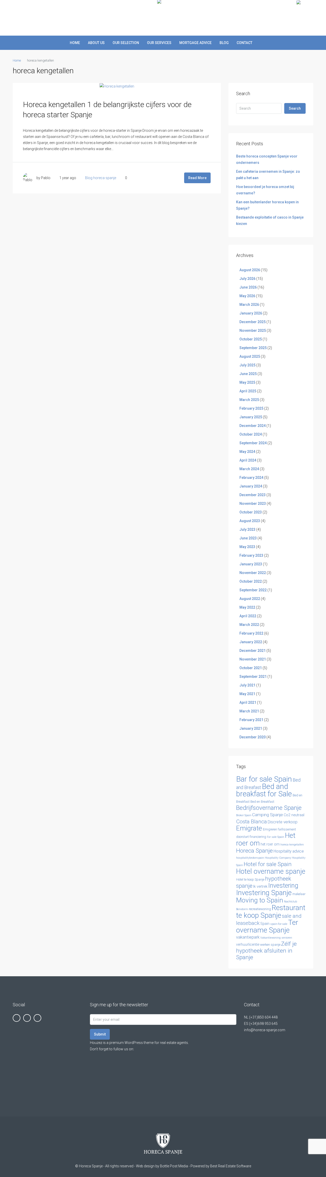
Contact (244, 43)
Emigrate (249, 828)
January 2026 (250, 313)
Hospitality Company (278, 857)
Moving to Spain (259, 900)
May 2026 (247, 296)
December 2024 (252, 426)
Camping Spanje (267, 814)
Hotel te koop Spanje (250, 879)
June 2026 (248, 287)
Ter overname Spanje (267, 926)
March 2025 (249, 400)
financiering (258, 837)
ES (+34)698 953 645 (261, 1024)
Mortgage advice (195, 43)
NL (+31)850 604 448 (261, 1017)
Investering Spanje (264, 893)
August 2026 (249, 270)
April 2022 (247, 616)
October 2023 (250, 512)
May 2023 (247, 547)
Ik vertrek (260, 886)
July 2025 (247, 365)
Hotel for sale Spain (268, 864)
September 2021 (253, 676)
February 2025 (251, 408)
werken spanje (270, 944)
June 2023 (248, 538)
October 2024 (250, 434)
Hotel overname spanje (270, 871)
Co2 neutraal (294, 815)
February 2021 (251, 720)
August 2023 (249, 521)
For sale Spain (275, 837)
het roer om (270, 844)
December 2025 (252, 322)
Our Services (159, 43)
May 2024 (247, 452)
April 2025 (247, 391)
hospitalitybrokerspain (250, 857)
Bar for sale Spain (264, 779)
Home (75, 43)
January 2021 (250, 728)
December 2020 (252, 737)
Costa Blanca (251, 821)
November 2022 (252, 573)
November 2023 (252, 503)
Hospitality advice (289, 851)
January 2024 (250, 486)
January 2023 (250, 564)
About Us (96, 43)
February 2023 (251, 555)
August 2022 (249, 599)
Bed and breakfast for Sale (264, 790)
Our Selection (126, 43)
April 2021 (247, 702)
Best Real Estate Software (230, 1166)
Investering (283, 885)
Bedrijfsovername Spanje (269, 807)
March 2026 (249, 305)
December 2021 (252, 651)
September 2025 (253, 348)
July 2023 (247, 529)
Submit (100, 1034)
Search (295, 108)
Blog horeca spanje (100, 178)
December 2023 (252, 495)
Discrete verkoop (282, 822)
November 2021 (252, 659)
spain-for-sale (278, 924)
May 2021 (247, 694)
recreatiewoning (260, 909)
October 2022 (250, 581)
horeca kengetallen (292, 844)
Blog (224, 43)
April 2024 (247, 460)
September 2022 (253, 590)
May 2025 (247, 382)
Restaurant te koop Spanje (270, 911)
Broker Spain (243, 815)
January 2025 (250, 417)
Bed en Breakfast (262, 801)
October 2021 (250, 668)
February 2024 (251, 478)
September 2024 (253, 443)
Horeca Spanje (254, 850)
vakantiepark (248, 937)
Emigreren (270, 829)
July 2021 (247, 685)
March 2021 (249, 711)
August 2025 (249, 356)
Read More (197, 178)
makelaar (298, 894)
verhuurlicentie (247, 944)
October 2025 (250, 339)
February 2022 (251, 633)
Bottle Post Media (174, 1166)
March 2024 (249, 469)
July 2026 (247, 279)
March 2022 (249, 625)
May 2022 (247, 607)
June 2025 (248, 374)
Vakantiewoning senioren (276, 937)
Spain (264, 924)
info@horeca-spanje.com (264, 1030)
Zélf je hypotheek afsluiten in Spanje (266, 950)
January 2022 (250, 642)
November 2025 (252, 330)
